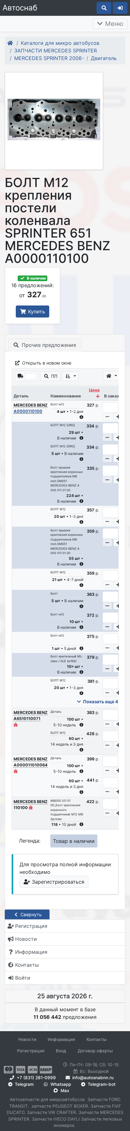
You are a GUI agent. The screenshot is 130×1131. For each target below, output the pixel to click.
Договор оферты (95, 1050)
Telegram (24, 1084)
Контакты (96, 1039)
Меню (113, 23)
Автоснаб (20, 7)
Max (64, 1090)
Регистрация (30, 1050)
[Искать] (104, 8)
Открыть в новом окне (46, 363)
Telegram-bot (100, 1084)
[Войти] (120, 8)
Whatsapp (60, 1084)
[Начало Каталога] (10, 43)
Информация (61, 1039)
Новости (27, 1039)
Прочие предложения (48, 345)
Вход (61, 1050)
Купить (36, 311)
